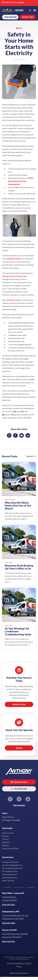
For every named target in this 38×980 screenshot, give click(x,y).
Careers (5, 839)
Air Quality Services (10, 871)
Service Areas (7, 833)
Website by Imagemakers (19, 973)
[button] (19, 782)
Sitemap (5, 845)
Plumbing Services (9, 874)
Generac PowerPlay (10, 848)
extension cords (13, 300)
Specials (19, 748)
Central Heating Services (12, 865)
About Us (6, 842)
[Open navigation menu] (34, 10)
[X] (9, 435)
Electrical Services (9, 877)
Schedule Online (19, 704)
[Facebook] (15, 435)
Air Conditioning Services (12, 868)
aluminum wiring (14, 258)
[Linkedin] (27, 435)
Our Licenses (19, 805)
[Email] (21, 435)
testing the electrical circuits (14, 276)
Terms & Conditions (15, 963)
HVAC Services (8, 880)
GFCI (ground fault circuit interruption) (20, 181)
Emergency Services (10, 862)
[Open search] (30, 10)
